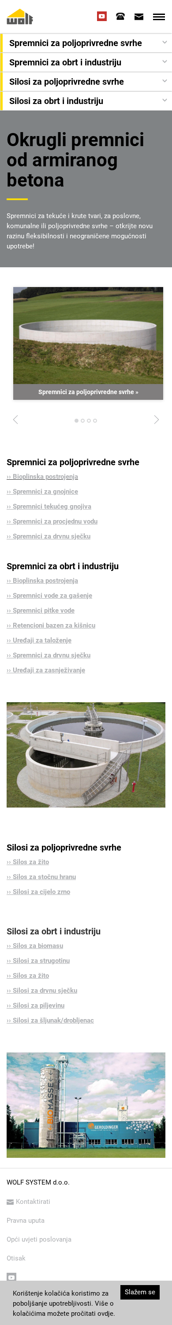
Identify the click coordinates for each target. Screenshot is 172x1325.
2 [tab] (83, 423)
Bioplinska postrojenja (45, 477)
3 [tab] (89, 423)
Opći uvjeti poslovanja (39, 1239)
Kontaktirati (33, 1202)
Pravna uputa (26, 1220)
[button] (87, 43)
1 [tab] (77, 423)
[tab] (120, 16)
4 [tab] (95, 423)
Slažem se (140, 1292)
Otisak (16, 1258)
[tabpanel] (88, 343)
